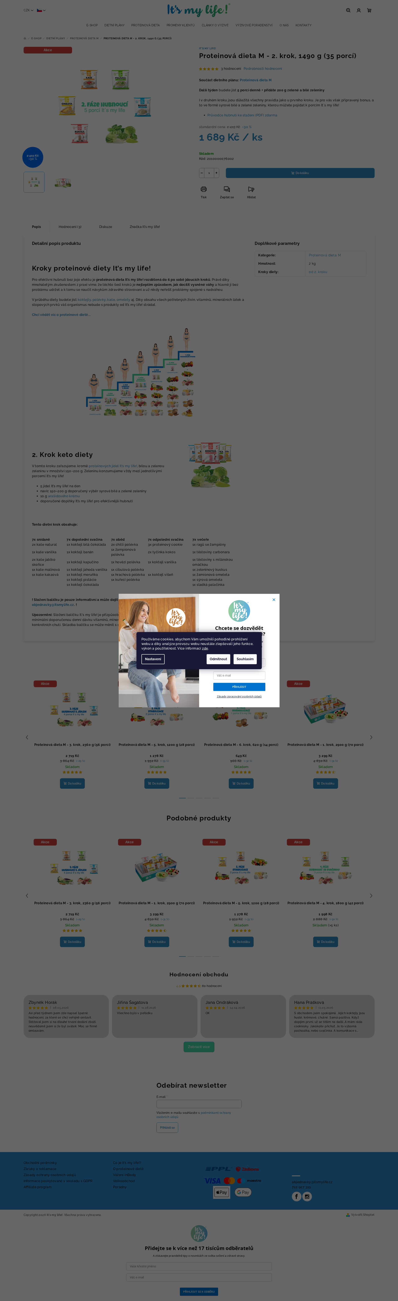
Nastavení (153, 659)
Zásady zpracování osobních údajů (239, 696)
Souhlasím (245, 659)
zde (205, 648)
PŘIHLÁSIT (239, 687)
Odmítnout (218, 659)
